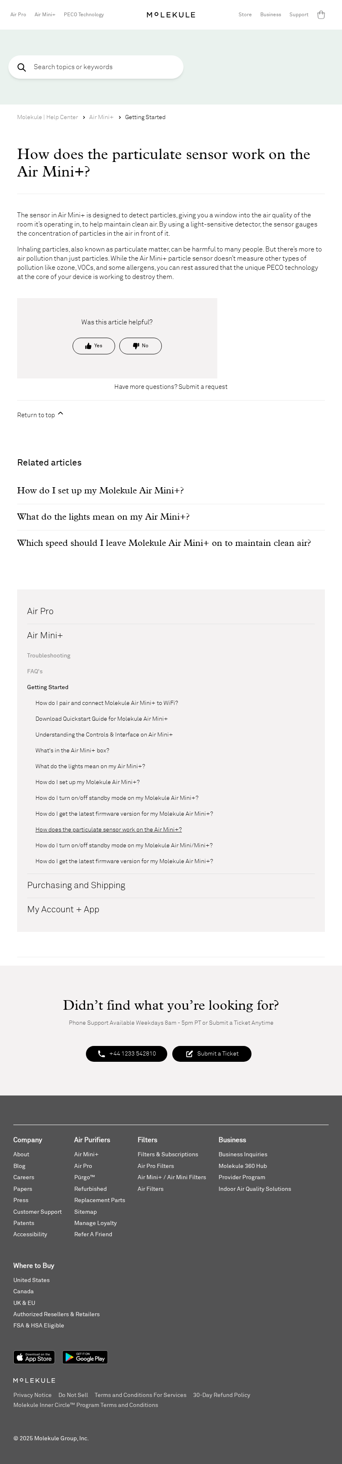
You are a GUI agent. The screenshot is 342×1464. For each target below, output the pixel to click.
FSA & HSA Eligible (38, 1326)
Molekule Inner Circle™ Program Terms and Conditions (85, 1405)
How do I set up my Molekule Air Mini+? (87, 782)
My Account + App (63, 910)
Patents (23, 1223)
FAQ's (35, 672)
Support (299, 14)
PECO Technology (84, 14)
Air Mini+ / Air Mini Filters (172, 1177)
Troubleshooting (48, 656)
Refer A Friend (93, 1234)
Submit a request (203, 387)
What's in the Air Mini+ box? (72, 751)
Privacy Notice (32, 1395)
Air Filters (150, 1189)
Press (20, 1200)
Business (270, 14)
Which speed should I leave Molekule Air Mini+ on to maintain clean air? (164, 543)
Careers (23, 1177)
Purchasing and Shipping (76, 885)
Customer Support (37, 1212)
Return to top (36, 415)
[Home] (171, 15)
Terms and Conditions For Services (140, 1395)
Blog (19, 1166)
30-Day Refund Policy (221, 1395)
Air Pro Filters (156, 1166)
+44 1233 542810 (132, 1054)
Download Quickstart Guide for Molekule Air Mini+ (101, 719)
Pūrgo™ (84, 1177)
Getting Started (145, 117)
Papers (22, 1189)
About (21, 1155)
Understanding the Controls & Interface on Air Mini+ (104, 735)
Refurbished (90, 1189)
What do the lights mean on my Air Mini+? (90, 766)
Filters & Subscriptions (168, 1155)
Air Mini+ (45, 14)
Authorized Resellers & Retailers (56, 1314)
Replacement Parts (99, 1200)
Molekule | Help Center (47, 117)
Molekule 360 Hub (243, 1166)
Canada (23, 1292)
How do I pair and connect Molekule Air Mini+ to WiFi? (106, 703)
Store (245, 14)
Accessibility (30, 1234)
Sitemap (85, 1212)
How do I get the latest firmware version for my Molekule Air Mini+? (124, 814)
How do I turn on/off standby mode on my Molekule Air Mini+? (117, 798)
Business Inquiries (243, 1155)
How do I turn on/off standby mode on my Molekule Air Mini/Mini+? (124, 846)
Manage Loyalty (95, 1223)
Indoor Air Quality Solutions (255, 1189)
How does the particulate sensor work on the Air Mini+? (108, 830)
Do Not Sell (73, 1395)
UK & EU (24, 1303)
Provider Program (242, 1177)
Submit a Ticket (218, 1054)
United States (31, 1280)
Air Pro (18, 14)
